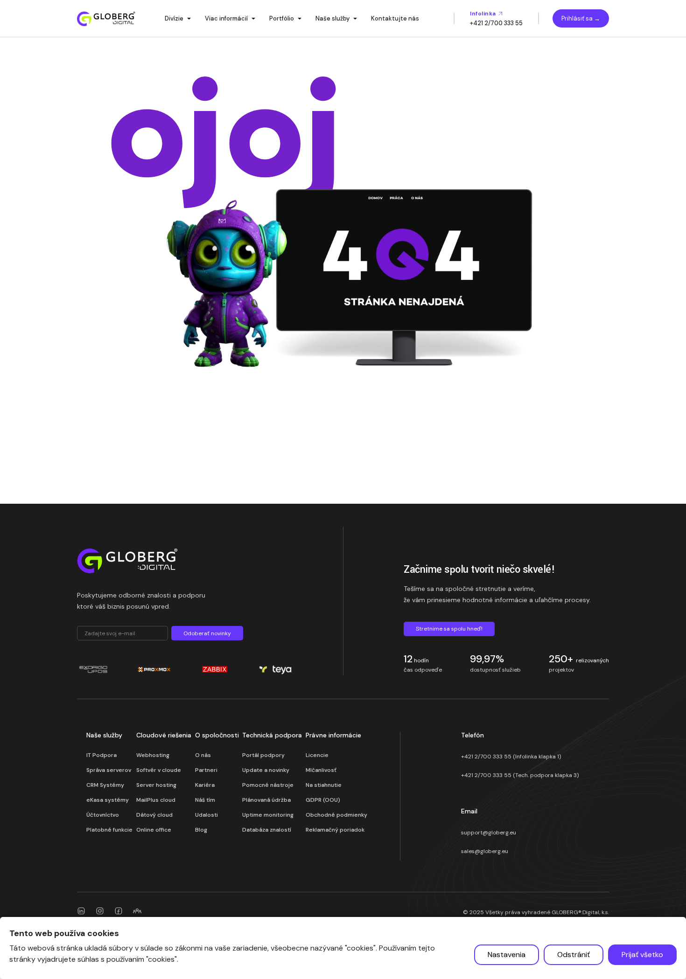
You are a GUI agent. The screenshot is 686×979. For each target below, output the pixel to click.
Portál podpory (263, 755)
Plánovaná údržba (266, 800)
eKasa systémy (107, 800)
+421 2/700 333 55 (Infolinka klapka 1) (511, 756)
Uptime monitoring (268, 815)
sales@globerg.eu (484, 851)
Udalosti (206, 815)
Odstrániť (573, 954)
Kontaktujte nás (395, 18)
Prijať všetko (642, 954)
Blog (201, 830)
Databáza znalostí (266, 830)
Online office (153, 830)
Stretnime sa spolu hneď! (449, 628)
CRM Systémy (105, 785)
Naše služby (332, 18)
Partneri (206, 770)
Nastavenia (506, 954)
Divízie (174, 18)
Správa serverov (108, 770)
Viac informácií (226, 18)
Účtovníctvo (102, 815)
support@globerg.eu (488, 832)
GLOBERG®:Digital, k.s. (580, 912)
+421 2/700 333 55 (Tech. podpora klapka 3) (520, 775)
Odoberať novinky (207, 633)
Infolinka (483, 13)
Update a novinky (265, 770)
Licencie (317, 755)
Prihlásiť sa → (580, 18)
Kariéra (205, 785)
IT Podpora (101, 755)
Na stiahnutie (324, 785)
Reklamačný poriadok (335, 830)
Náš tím (205, 800)
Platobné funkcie (109, 830)
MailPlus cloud (155, 800)
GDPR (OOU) (323, 800)
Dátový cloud (154, 815)
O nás (203, 755)
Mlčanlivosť (321, 770)
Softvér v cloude (158, 770)
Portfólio (281, 18)
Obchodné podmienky (336, 815)
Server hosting (156, 785)
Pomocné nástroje (268, 785)
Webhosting (152, 755)
